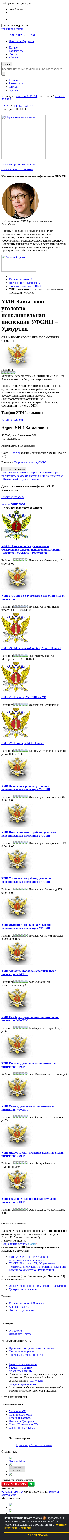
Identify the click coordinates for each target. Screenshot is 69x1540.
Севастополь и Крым (22, 1427)
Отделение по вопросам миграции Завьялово (37, 1285)
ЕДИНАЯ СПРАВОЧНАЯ (18, 35)
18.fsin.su (14, 452)
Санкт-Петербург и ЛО (23, 1424)
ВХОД (5, 105)
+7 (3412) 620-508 (12, 497)
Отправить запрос (28, 479)
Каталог (14, 47)
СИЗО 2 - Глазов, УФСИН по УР (22, 743)
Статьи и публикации (22, 1310)
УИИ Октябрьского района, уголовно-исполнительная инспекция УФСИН (26, 926)
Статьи (13, 54)
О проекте (15, 1330)
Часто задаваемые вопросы (26, 1354)
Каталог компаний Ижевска (26, 1303)
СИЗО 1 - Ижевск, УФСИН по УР (23, 697)
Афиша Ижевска (19, 1306)
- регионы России (18, 164)
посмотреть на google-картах (19, 475)
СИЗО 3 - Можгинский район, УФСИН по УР (31, 648)
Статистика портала (21, 1351)
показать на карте (12, 472)
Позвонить (9, 479)
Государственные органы (24, 282)
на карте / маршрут (14, 469)
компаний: (26, 96)
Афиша (13, 57)
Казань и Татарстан (21, 1417)
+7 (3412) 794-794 (12, 1491)
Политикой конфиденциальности (26, 1382)
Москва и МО (17, 1411)
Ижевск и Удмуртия (21, 41)
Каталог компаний (20, 279)
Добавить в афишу (20, 1370)
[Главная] (10, 276)
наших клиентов (17, 169)
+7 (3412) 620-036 (12, 419)
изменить (12, 28)
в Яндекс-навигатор (50, 475)
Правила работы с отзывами (34, 1445)
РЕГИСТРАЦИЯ (23, 105)
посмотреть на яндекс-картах (42, 472)
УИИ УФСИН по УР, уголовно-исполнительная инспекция (29, 1258)
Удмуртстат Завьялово (23, 1289)
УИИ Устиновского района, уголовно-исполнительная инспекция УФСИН (26, 880)
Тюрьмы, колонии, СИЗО (25, 286)
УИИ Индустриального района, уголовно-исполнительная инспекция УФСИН (29, 834)
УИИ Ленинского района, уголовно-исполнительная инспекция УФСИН (25, 787)
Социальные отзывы (19, 1244)
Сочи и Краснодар (20, 1414)
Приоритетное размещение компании (32, 1348)
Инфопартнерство (20, 1333)
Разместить (16, 50)
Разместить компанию (23, 1364)
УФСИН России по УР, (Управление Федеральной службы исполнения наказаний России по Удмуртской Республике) (31, 549)
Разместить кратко (20, 1367)
